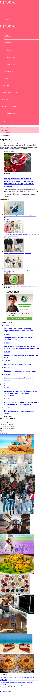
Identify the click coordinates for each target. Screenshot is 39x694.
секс (19, 685)
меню (9, 680)
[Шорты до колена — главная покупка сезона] (14, 251)
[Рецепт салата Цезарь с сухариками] (17, 573)
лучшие (3, 679)
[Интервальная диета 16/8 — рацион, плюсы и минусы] (14, 284)
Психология (11, 57)
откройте (32, 680)
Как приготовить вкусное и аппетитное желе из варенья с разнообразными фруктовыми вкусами (19, 182)
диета (17, 676)
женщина (23, 677)
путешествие (14, 682)
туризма (28, 685)
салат (15, 685)
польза (37, 679)
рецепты (10, 685)
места (13, 680)
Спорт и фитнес (12, 64)
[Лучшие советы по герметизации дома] (13, 633)
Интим (9, 50)
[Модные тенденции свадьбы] (16, 473)
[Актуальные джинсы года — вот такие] (17, 513)
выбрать (11, 677)
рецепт (4, 684)
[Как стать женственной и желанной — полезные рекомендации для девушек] (17, 553)
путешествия (29, 682)
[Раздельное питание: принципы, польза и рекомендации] (15, 593)
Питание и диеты (11, 92)
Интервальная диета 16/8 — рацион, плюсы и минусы (20, 286)
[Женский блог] (7, 3)
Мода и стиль (9, 71)
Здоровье (7, 43)
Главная (2, 135)
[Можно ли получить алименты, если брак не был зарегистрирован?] (13, 268)
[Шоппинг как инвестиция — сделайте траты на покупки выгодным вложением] (14, 233)
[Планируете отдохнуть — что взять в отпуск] (17, 453)
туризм (22, 685)
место (17, 680)
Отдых (6, 85)
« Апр (2, 432)
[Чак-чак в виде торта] (17, 673)
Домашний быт (10, 106)
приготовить (5, 682)
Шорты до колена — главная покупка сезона (17, 253)
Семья (6, 99)
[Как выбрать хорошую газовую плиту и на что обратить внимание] (17, 613)
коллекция (30, 677)
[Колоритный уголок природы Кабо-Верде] (16, 653)
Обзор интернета (12, 113)
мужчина (27, 680)
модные (21, 680)
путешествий (21, 682)
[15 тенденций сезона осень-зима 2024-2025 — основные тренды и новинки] (17, 493)
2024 (1, 677)
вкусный (6, 677)
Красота (7, 78)
